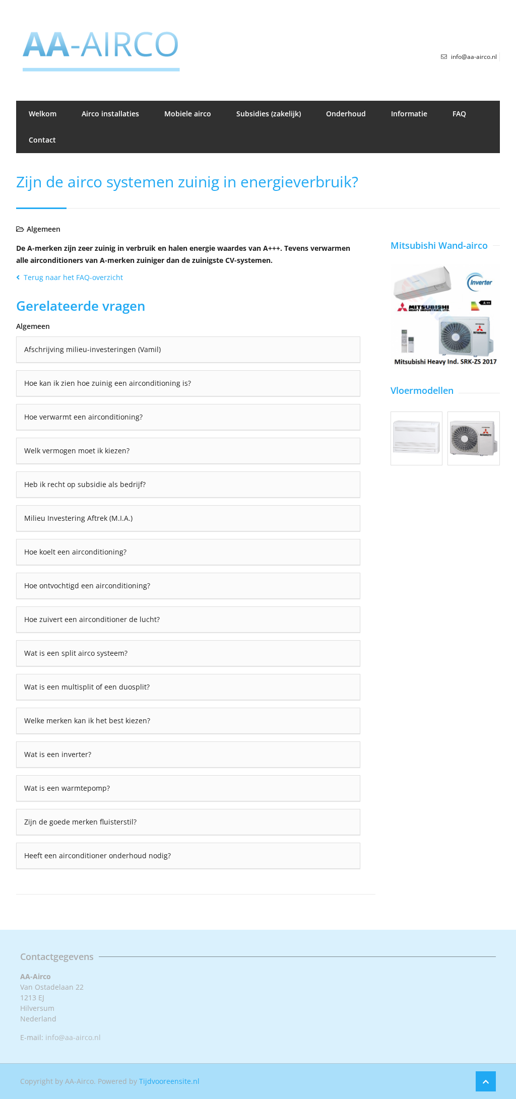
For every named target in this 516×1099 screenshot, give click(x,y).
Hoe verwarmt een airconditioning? (83, 417)
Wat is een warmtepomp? (67, 788)
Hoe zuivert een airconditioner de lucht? (92, 619)
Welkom (42, 113)
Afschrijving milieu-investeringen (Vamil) (92, 349)
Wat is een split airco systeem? (75, 653)
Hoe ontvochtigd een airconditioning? (87, 585)
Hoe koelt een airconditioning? (75, 552)
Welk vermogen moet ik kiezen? (77, 450)
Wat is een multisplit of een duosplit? (87, 687)
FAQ (459, 113)
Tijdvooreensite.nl (169, 1081)
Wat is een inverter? (57, 754)
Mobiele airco (187, 113)
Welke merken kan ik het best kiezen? (87, 720)
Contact (42, 140)
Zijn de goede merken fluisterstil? (80, 822)
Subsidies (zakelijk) (268, 113)
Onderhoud (346, 113)
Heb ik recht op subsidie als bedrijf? (85, 484)
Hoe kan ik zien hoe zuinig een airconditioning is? (107, 383)
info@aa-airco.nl (73, 1037)
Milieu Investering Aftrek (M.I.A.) (78, 518)
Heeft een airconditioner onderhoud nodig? (97, 855)
